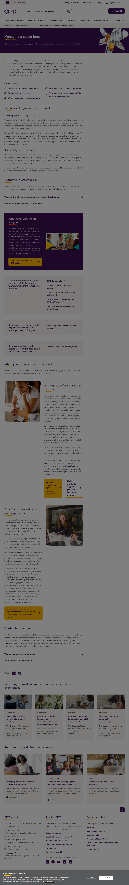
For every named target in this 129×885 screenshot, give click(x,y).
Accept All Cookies (106, 878)
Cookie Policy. (49, 881)
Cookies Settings (91, 878)
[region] (64, 877)
